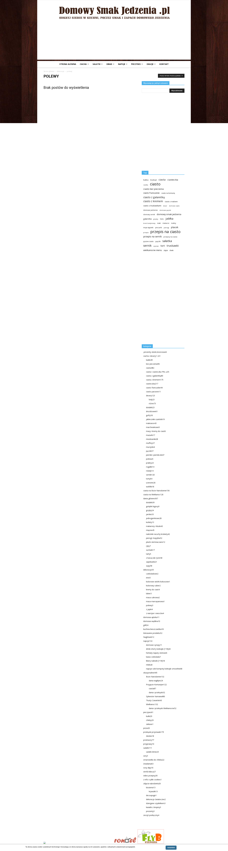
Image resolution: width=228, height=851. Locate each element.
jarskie (150, 514)
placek (174, 227)
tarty (148, 554)
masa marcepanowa (155, 601)
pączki (158, 241)
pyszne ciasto (148, 241)
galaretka (147, 219)
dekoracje (60, 71)
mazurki (150, 435)
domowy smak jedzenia (169, 214)
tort (162, 245)
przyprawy (148, 744)
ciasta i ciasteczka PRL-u (157, 372)
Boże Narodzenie (155, 676)
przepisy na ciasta (170, 237)
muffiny (150, 443)
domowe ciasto (174, 206)
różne (152, 403)
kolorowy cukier (153, 585)
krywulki (153, 791)
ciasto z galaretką (154, 197)
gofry (149, 415)
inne (148, 577)
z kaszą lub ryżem (154, 558)
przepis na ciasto (165, 231)
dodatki (150, 407)
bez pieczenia (153, 364)
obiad (109, 64)
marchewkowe (153, 427)
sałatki (96, 64)
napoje (121, 64)
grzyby (155, 219)
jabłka (169, 218)
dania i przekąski (157, 692)
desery (150, 395)
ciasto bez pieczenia (153, 189)
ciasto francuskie (151, 193)
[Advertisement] (114, 41)
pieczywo (136, 64)
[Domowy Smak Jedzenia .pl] (114, 10)
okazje (150, 64)
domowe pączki (165, 210)
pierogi (166, 228)
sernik (147, 245)
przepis (146, 232)
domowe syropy (154, 645)
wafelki (150, 486)
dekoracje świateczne (156, 799)
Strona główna (67, 64)
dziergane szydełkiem (155, 803)
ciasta (162, 179)
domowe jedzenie (150, 210)
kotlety (150, 522)
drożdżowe (152, 411)
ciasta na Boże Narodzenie (156, 490)
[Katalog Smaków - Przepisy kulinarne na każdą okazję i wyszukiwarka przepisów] (78, 843)
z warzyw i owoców (155, 613)
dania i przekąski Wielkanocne (162, 708)
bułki (149, 716)
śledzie (150, 736)
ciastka (145, 185)
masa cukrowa (153, 597)
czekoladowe (152, 573)
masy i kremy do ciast (156, 431)
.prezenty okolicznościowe (155, 352)
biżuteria (150, 787)
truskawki (173, 245)
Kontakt (164, 64)
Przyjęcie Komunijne (156, 684)
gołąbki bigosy (152, 506)
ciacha (83, 64)
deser (165, 206)
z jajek (149, 609)
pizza (146, 728)
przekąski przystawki (153, 732)
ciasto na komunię (168, 193)
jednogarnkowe (154, 518)
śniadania (148, 763)
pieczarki (158, 227)
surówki (150, 550)
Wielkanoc (152, 704)
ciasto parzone (153, 391)
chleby (150, 720)
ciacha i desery (152, 356)
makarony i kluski (154, 526)
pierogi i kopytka (154, 538)
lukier (149, 593)
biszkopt (153, 180)
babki (149, 360)
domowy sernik (149, 214)
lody (152, 399)
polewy (149, 605)
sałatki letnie (152, 752)
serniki (150, 474)
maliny (173, 223)
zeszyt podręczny (151, 815)
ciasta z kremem (154, 379)
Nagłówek (148, 637)
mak (159, 223)
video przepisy (150, 775)
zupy (149, 566)
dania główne (150, 498)
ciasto (155, 184)
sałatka (167, 241)
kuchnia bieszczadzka (153, 629)
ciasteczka (172, 179)
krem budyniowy (149, 223)
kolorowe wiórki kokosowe (158, 581)
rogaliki (150, 467)
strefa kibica (149, 771)
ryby (148, 546)
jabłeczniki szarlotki (155, 419)
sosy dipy (148, 767)
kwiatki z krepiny (153, 807)
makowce (151, 423)
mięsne (150, 530)
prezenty (150, 811)
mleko (149, 664)
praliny (150, 463)
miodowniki (152, 439)
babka (145, 180)
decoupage (151, 795)
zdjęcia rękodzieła (152, 783)
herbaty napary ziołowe (156, 653)
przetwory (148, 740)
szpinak (156, 246)
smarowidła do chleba (153, 759)
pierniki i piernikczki (155, 455)
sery (145, 756)
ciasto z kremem (153, 201)
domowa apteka (151, 617)
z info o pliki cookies (152, 779)
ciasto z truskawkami (152, 205)
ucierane (150, 482)
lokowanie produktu (152, 633)
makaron (166, 223)
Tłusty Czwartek (154, 700)
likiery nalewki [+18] (155, 661)
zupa (166, 250)
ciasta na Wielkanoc (153, 494)
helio (162, 219)
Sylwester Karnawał (155, 696)
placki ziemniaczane (155, 542)
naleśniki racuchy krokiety (158, 534)
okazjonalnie (150, 672)
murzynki (150, 447)
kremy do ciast (153, 589)
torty (149, 478)
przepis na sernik (152, 236)
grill (145, 625)
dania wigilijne (156, 680)
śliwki (172, 250)
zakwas (149, 724)
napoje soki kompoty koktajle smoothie (164, 668)
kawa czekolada (153, 657)
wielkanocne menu (152, 250)
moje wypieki (148, 227)
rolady (149, 471)
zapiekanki (151, 562)
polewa (149, 459)
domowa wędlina (151, 621)
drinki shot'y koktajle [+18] (158, 649)
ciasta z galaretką (154, 375)
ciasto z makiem (171, 201)
